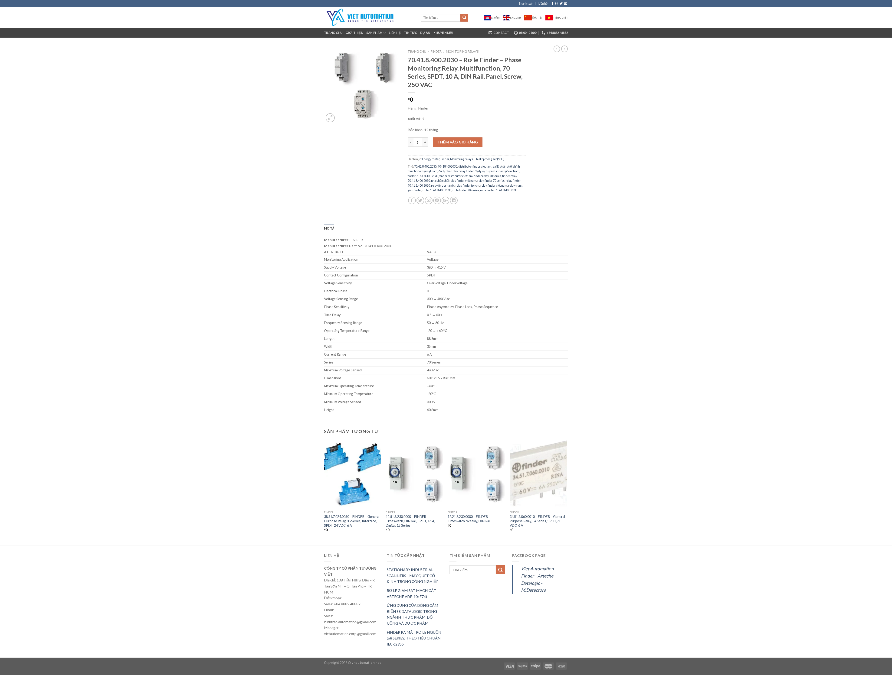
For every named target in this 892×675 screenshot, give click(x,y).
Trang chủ (333, 33)
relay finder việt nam (493, 185)
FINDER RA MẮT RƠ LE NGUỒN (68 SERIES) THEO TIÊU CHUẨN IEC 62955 (414, 638)
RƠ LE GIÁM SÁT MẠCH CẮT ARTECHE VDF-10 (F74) (411, 593)
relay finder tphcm (467, 185)
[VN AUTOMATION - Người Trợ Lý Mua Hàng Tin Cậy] (369, 17)
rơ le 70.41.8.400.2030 (437, 190)
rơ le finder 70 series (466, 190)
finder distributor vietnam (456, 176)
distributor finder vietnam (475, 166)
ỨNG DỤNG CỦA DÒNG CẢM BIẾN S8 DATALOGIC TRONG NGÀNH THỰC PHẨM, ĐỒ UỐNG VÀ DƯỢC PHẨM (412, 614)
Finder (436, 51)
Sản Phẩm (374, 33)
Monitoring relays (462, 51)
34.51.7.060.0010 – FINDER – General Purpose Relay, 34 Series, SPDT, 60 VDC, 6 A (537, 521)
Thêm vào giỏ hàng (457, 142)
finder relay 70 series (487, 176)
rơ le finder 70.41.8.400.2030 (498, 190)
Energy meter (430, 159)
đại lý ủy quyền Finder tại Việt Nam (497, 171)
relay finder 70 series (491, 180)
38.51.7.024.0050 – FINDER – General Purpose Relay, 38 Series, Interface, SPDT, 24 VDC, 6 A (351, 521)
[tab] (329, 228)
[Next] (566, 492)
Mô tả (329, 228)
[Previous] (324, 492)
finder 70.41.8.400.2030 (423, 176)
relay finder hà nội (442, 185)
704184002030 (447, 166)
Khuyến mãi (443, 33)
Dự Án (425, 33)
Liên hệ (543, 3)
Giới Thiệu (354, 33)
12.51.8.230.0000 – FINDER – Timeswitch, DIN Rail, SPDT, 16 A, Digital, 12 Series (410, 521)
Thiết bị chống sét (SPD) (489, 159)
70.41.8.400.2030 (425, 166)
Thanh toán (525, 3)
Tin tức (410, 33)
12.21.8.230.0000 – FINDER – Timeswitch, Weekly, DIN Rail (469, 519)
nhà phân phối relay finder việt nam (453, 180)
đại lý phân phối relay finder (456, 171)
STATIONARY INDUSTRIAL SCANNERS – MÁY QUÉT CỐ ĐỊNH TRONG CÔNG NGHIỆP (413, 575)
